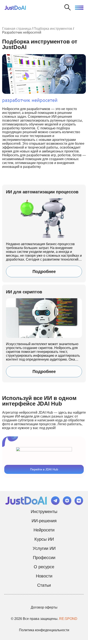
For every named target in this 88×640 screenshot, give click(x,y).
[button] (79, 7)
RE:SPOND (68, 619)
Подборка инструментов (53, 28)
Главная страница (16, 28)
